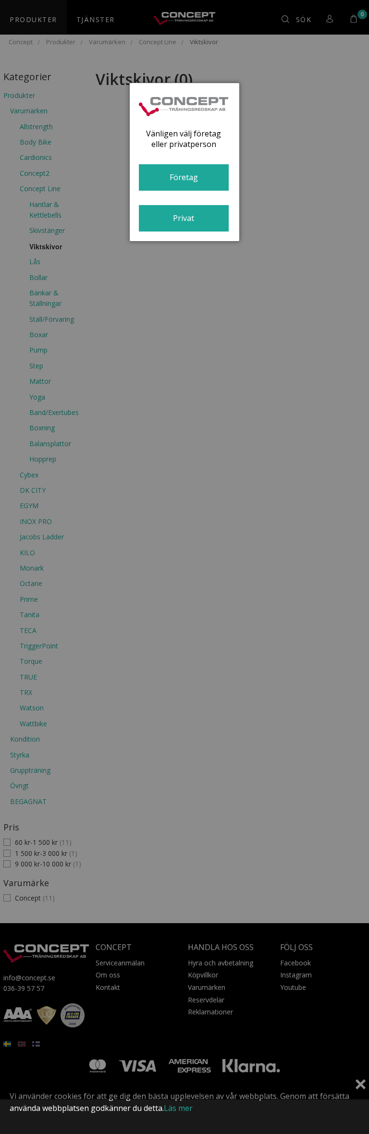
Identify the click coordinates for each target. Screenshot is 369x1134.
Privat (183, 218)
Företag (184, 177)
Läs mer (178, 1108)
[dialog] (184, 162)
